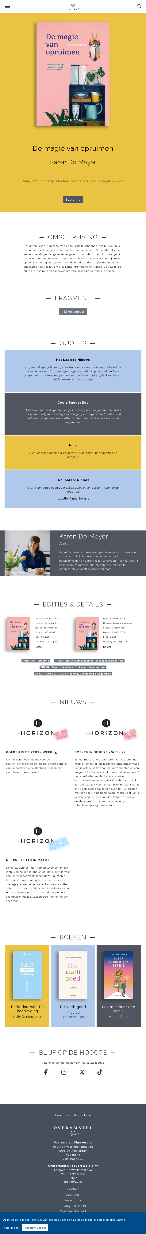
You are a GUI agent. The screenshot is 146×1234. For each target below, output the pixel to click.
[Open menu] (7, 6)
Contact (73, 1189)
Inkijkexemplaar (73, 311)
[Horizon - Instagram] (64, 1072)
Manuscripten (73, 1200)
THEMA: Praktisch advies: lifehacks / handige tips (73, 667)
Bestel (39, 646)
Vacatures (73, 1195)
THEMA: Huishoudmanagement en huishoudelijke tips (89, 660)
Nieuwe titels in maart (27, 860)
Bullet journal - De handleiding (27, 1009)
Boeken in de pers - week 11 (100, 752)
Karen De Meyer (83, 536)
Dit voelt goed (73, 1007)
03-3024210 (73, 1182)
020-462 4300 (73, 1158)
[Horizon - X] (82, 1072)
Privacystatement (73, 1206)
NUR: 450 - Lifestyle (35, 660)
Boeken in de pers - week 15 (31, 752)
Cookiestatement (73, 1211)
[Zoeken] (139, 6)
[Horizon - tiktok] (100, 1072)
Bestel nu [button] (73, 199)
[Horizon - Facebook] (46, 1072)
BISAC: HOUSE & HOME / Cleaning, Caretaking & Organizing (73, 673)
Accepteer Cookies (35, 1227)
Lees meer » (31, 772)
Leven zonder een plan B (118, 1009)
